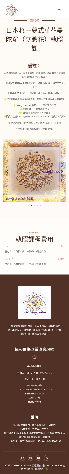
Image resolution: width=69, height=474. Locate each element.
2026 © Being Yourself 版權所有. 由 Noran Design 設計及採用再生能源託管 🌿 (34, 467)
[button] (59, 10)
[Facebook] (22, 458)
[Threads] (46, 458)
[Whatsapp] (34, 358)
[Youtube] (38, 458)
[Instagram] (30, 458)
